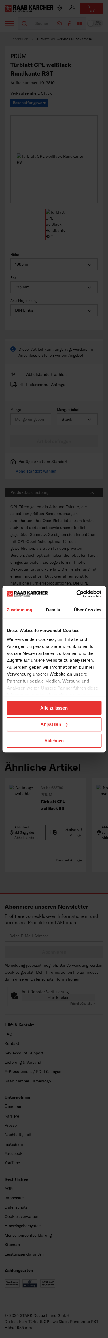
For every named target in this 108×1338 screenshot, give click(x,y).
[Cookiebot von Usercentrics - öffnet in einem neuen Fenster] (76, 594)
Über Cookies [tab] (87, 609)
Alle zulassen (53, 707)
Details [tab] (53, 609)
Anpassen (51, 724)
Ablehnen (54, 740)
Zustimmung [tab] (19, 609)
